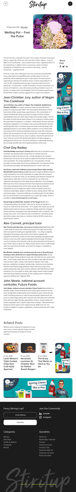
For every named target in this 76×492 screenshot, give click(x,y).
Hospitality (8, 445)
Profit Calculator (45, 455)
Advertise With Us (46, 450)
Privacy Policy (51, 484)
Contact (42, 442)
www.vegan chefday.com (24, 151)
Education (24, 27)
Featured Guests (45, 445)
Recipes (7, 437)
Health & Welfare (10, 442)
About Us (42, 437)
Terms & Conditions (38, 484)
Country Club (44, 447)
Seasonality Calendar (47, 439)
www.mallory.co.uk (20, 172)
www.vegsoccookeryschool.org (35, 227)
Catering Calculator (46, 453)
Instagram (47, 417)
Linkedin (46, 413)
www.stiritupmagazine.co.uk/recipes (24, 198)
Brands (6, 447)
